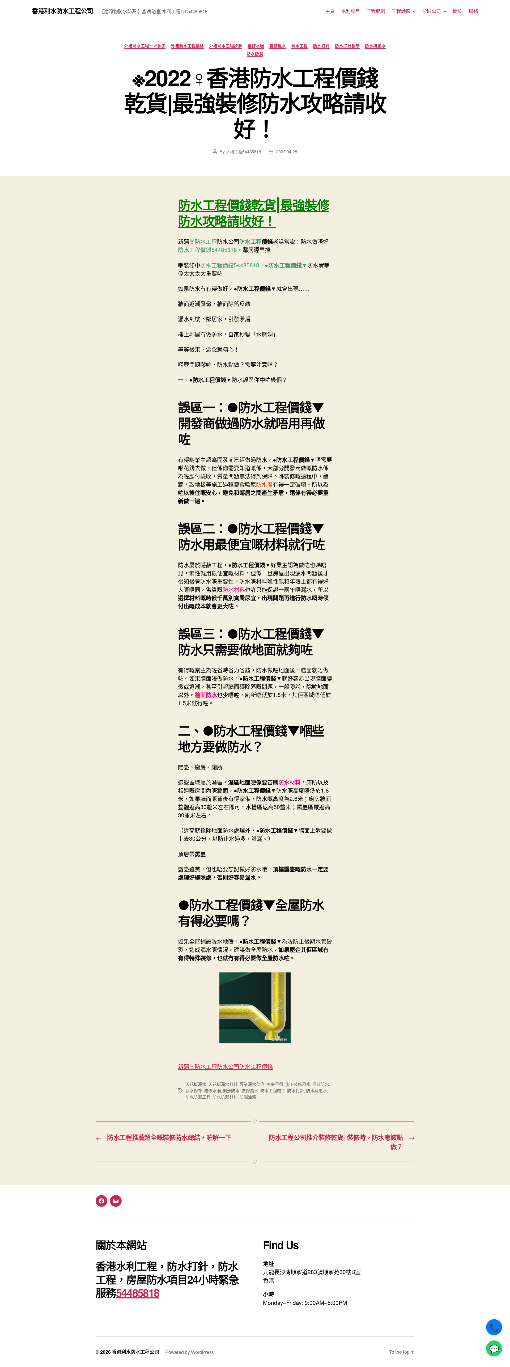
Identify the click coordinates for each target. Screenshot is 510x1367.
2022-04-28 (286, 152)
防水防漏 (255, 54)
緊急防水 (231, 1090)
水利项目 (350, 11)
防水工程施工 (272, 1090)
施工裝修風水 (297, 1084)
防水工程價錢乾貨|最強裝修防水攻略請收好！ (253, 213)
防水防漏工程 (197, 1097)
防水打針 (321, 46)
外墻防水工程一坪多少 (145, 46)
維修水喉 (256, 46)
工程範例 (376, 11)
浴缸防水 (320, 1084)
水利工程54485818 (243, 152)
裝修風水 (277, 46)
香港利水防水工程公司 (62, 10)
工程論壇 (401, 11)
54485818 (137, 1292)
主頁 (330, 11)
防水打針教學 (347, 46)
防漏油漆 (248, 1097)
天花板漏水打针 (222, 1084)
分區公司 (431, 11)
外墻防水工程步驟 (225, 46)
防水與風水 (375, 46)
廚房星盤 (275, 1084)
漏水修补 (193, 1090)
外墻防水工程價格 (187, 46)
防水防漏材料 (224, 1097)
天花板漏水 (195, 1084)
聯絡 (473, 11)
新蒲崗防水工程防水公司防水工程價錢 (225, 1066)
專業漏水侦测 (252, 1084)
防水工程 (299, 46)
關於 (457, 11)
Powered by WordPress (189, 1351)
